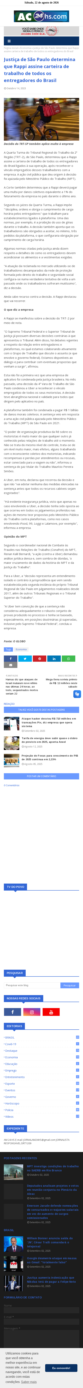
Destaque (42, 1050)
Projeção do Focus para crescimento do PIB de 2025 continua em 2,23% (50, 757)
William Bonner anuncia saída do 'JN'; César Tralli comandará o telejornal (50, 1242)
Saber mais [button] (29, 1382)
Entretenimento (41, 1077)
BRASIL (42, 1037)
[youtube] (51, 1012)
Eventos (42, 1090)
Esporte (42, 1083)
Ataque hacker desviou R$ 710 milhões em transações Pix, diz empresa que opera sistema (49, 722)
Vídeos (42, 1116)
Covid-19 (41, 1044)
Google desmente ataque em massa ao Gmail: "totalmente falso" (52, 1260)
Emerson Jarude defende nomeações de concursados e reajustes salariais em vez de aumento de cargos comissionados (53, 1211)
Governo (41, 1097)
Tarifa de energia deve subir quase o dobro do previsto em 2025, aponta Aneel (49, 740)
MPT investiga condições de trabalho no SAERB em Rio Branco (53, 1168)
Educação (41, 1064)
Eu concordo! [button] (61, 1368)
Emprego (41, 1070)
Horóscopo (41, 1103)
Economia (25, 48)
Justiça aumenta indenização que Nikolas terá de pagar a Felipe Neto (51, 1279)
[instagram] (32, 1012)
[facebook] (12, 1012)
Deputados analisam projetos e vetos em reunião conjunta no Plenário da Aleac (53, 1189)
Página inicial (11, 48)
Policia (42, 1110)
